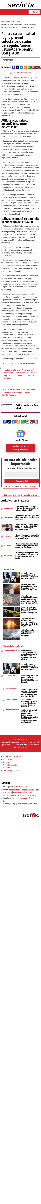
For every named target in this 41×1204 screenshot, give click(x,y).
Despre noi (7, 759)
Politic (18, 21)
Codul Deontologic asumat (14, 756)
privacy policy (32, 486)
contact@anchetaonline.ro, (14, 742)
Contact (6, 762)
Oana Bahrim (14, 790)
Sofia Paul (29, 792)
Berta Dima (31, 795)
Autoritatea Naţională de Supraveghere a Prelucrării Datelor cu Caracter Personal (18, 392)
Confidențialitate (10, 765)
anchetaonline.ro (30, 363)
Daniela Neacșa (9, 795)
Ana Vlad (7, 63)
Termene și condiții (11, 770)
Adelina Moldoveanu (18, 798)
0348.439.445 (21, 745)
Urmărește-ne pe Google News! (20, 448)
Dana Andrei (18, 792)
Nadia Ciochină (28, 790)
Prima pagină (5, 21)
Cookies (6, 768)
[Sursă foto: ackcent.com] (20, 73)
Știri (13, 21)
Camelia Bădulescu (19, 787)
